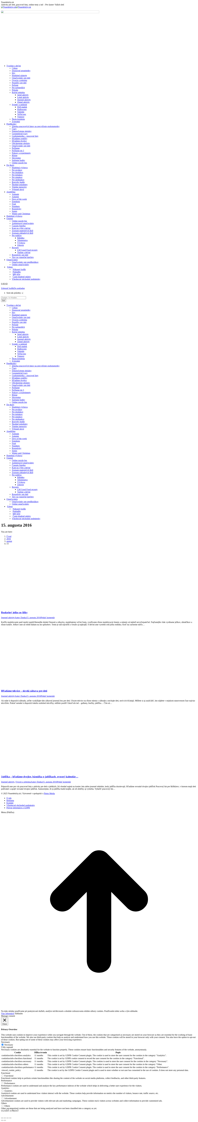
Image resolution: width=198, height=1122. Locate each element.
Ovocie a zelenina (23, 782)
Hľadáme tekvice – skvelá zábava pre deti (24, 690)
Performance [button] (6, 1080)
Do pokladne (19, 288)
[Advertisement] (99, 43)
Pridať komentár (48, 617)
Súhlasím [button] (19, 1013)
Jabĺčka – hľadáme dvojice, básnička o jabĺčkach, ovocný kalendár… (39, 776)
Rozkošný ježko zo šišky (14, 612)
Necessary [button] (5, 1042)
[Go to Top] (99, 1009)
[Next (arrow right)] (5, 1120)
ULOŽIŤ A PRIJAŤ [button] (10, 1111)
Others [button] (4, 1103)
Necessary (8, 1045)
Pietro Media (49, 793)
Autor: (20, 617)
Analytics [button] (5, 1088)
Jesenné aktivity (8, 617)
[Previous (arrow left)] (2, 1120)
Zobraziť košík (7, 288)
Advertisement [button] (7, 1096)
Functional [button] (5, 1073)
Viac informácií (7, 1013)
